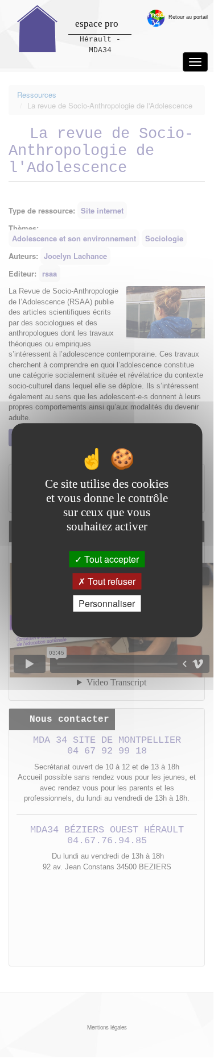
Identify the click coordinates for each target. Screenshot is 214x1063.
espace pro (96, 23)
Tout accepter (110, 559)
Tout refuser (110, 581)
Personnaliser (107, 603)
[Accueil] (37, 28)
